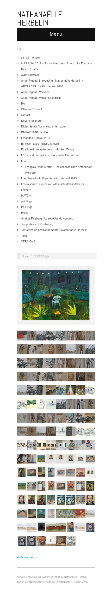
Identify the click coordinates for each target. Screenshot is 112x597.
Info (23, 161)
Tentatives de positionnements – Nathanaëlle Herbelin (54, 230)
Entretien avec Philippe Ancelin (40, 143)
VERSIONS (28, 241)
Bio (23, 103)
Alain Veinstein (30, 75)
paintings (26, 201)
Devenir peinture (31, 121)
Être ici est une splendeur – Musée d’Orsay (47, 149)
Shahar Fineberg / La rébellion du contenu (47, 218)
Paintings (26, 207)
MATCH (26, 195)
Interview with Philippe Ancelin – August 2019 (49, 178)
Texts (24, 235)
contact (25, 115)
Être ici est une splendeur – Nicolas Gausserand (50, 155)
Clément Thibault (31, 109)
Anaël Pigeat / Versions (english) (41, 98)
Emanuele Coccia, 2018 (36, 138)
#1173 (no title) (30, 57)
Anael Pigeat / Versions (35, 92)
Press (24, 213)
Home (25, 256)
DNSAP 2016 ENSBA (34, 132)
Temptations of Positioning (37, 224)
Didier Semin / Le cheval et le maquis (44, 126)
